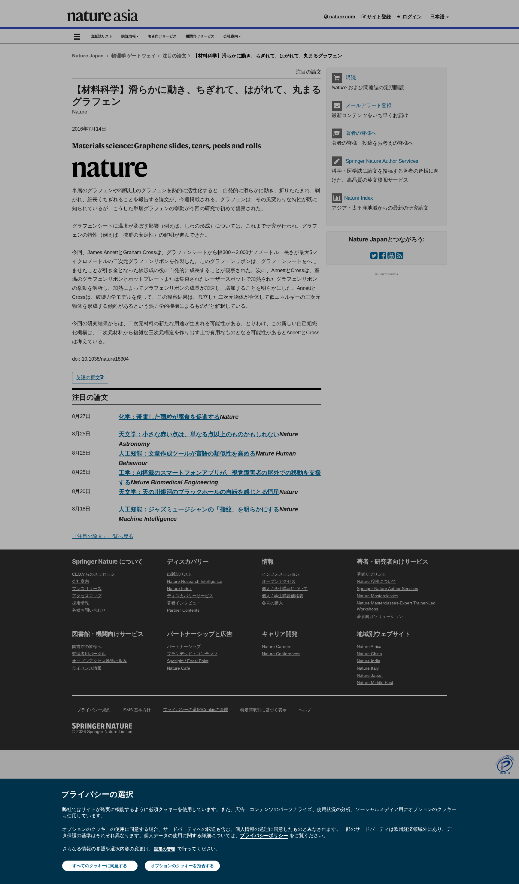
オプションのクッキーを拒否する (182, 865)
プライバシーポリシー (264, 835)
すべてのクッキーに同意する (99, 865)
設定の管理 (164, 848)
